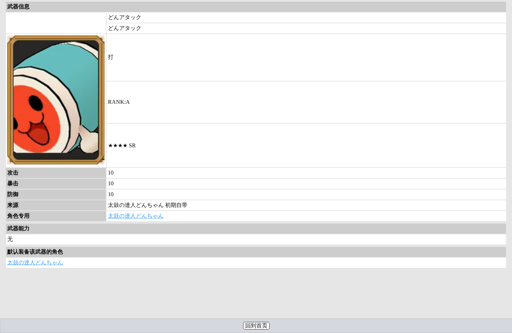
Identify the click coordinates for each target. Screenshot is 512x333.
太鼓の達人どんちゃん (136, 216)
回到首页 (256, 325)
